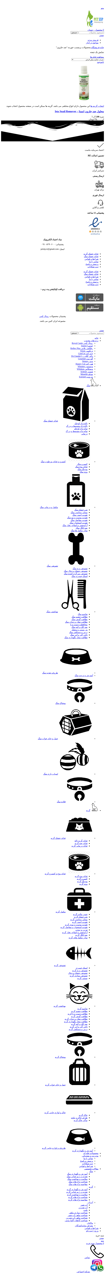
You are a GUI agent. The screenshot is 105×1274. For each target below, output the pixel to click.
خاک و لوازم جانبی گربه (55, 1112)
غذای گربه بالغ (81, 841)
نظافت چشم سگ (80, 617)
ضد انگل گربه (81, 935)
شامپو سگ (83, 614)
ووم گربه (83, 884)
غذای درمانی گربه (80, 846)
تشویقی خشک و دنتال (78, 973)
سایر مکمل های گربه (78, 937)
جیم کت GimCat (85, 353)
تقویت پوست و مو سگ (77, 517)
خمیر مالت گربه (80, 914)
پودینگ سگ (83, 469)
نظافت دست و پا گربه (78, 1014)
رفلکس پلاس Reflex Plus (81, 348)
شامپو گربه (82, 1008)
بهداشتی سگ (52, 611)
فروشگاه (95, 47)
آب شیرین (83, 1207)
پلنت (85, 1210)
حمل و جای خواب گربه (55, 1085)
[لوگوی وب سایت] (94, 27)
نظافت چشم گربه (79, 1011)
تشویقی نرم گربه (80, 970)
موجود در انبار (92, 42)
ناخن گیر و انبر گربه (79, 1027)
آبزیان (90, 1202)
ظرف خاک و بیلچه (79, 1118)
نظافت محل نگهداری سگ (76, 637)
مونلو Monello (87, 374)
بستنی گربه (82, 978)
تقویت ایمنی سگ (80, 515)
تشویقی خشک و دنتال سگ (76, 571)
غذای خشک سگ (91, 256)
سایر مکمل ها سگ (79, 530)
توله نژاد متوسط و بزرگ (77, 431)
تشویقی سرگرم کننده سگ (76, 574)
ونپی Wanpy (87, 361)
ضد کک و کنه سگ (80, 627)
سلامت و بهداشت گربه (77, 1194)
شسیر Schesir (87, 371)
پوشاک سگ (60, 703)
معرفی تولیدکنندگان (84, 1225)
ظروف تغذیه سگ (50, 673)
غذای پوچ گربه (81, 876)
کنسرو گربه (82, 879)
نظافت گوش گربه (79, 1016)
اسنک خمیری (82, 968)
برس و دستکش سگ (78, 632)
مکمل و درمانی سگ (49, 507)
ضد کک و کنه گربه (79, 1024)
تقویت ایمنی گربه (80, 922)
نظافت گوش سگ (80, 619)
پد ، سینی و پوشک (80, 630)
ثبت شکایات (93, 267)
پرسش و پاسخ (92, 264)
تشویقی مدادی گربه (79, 976)
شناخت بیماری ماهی (78, 1213)
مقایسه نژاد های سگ (78, 1184)
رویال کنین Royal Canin (82, 343)
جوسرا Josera (87, 346)
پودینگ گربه (82, 881)
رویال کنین (44, 316)
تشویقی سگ (52, 566)
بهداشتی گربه (60, 1006)
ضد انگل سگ (82, 528)
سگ (91, 1171)
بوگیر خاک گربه (81, 1120)
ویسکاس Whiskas (85, 369)
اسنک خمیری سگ (80, 576)
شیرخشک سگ (81, 510)
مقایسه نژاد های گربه (78, 1200)
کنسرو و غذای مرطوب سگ (53, 461)
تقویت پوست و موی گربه (76, 925)
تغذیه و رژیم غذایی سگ (77, 1176)
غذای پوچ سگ (81, 467)
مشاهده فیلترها (97, 57)
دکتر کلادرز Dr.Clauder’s (82, 356)
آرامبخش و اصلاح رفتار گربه (75, 932)
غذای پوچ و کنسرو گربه (55, 874)
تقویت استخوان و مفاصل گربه (74, 927)
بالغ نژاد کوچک (81, 423)
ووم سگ (84, 472)
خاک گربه (83, 1115)
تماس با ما (93, 261)
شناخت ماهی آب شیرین (77, 1218)
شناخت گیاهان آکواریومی (76, 1220)
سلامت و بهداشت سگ (77, 1179)
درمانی (84, 434)
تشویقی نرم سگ (80, 568)
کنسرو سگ (82, 464)
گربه (91, 1187)
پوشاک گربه (60, 1057)
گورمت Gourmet (85, 359)
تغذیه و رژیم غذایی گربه (77, 1192)
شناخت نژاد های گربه (78, 1197)
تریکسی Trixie (86, 351)
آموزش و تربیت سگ (84, 675)
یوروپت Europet (86, 377)
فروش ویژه (93, 40)
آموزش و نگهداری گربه (82, 1151)
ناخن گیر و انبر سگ (79, 635)
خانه (102, 47)
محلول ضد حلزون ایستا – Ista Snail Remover (79, 111)
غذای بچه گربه (81, 843)
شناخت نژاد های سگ (78, 1182)
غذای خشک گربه (91, 254)
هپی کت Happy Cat (84, 364)
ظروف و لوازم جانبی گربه (54, 1148)
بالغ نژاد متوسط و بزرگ (77, 426)
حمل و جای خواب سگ (48, 738)
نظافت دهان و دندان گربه (76, 1019)
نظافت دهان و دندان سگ (76, 622)
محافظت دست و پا (79, 624)
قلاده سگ (61, 802)
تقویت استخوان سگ (79, 523)
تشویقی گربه (60, 965)
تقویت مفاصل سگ (79, 520)
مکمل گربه (61, 912)
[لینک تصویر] (95, 235)
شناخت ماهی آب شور (78, 1215)
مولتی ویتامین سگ (79, 512)
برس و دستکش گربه (78, 1029)
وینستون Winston (85, 366)
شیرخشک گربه (81, 917)
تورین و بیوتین (81, 930)
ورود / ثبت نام (92, 1231)
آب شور (84, 1205)
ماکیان (90, 1223)
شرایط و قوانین (91, 259)
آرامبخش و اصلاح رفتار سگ (75, 525)
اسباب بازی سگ (50, 774)
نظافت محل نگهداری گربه (76, 1021)
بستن (101, 35)
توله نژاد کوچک (81, 428)
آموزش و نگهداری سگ (77, 1174)
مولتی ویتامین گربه (79, 919)
